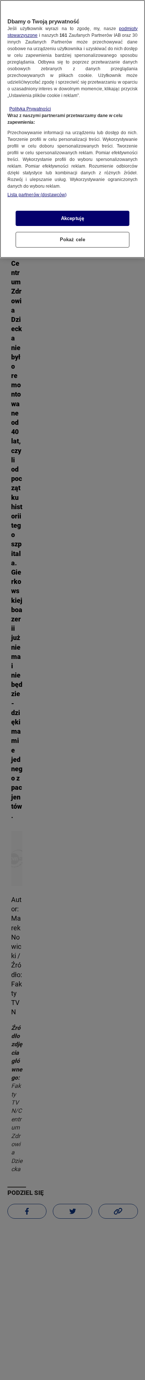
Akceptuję (72, 218)
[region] (72, 129)
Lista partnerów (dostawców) (37, 194)
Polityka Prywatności (30, 109)
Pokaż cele (72, 239)
